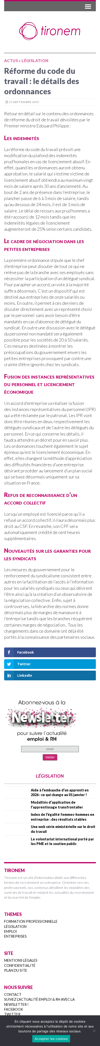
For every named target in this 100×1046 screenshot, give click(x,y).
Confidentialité (19, 965)
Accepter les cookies (51, 1039)
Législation (15, 926)
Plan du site (15, 970)
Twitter (12, 1014)
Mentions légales (20, 960)
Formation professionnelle (31, 921)
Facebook (13, 1009)
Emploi (10, 931)
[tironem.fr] (50, 31)
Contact (12, 994)
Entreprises (15, 936)
